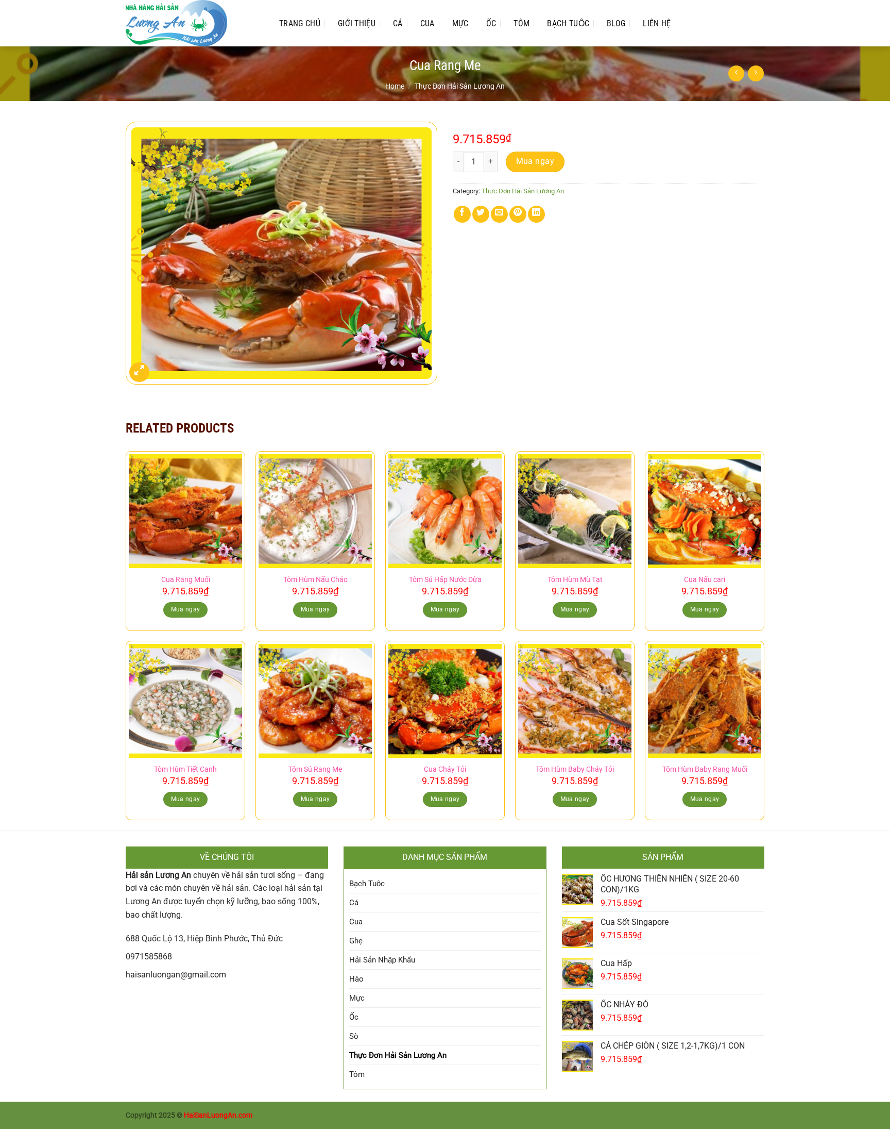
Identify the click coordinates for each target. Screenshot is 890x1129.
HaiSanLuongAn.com (218, 1115)
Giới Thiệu (356, 23)
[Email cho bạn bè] (499, 214)
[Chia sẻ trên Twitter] (480, 214)
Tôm (521, 23)
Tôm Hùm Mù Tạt (575, 579)
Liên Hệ (657, 23)
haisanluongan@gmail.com (176, 974)
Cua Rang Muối (185, 579)
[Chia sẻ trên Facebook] (462, 214)
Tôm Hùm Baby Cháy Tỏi (575, 769)
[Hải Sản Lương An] (192, 23)
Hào (356, 979)
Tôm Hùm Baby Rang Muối (704, 769)
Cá (398, 23)
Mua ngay (535, 161)
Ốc (491, 23)
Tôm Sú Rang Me (315, 769)
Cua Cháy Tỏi (445, 769)
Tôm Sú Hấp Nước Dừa (445, 579)
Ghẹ (356, 940)
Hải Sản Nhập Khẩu (382, 960)
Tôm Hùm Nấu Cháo (315, 579)
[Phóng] (139, 372)
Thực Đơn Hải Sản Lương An (460, 86)
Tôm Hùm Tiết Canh (185, 769)
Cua (427, 23)
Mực (460, 23)
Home (394, 86)
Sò (353, 1036)
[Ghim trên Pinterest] (517, 214)
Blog (616, 23)
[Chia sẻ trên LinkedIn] (536, 214)
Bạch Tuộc (568, 23)
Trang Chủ (299, 23)
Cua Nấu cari (704, 579)
